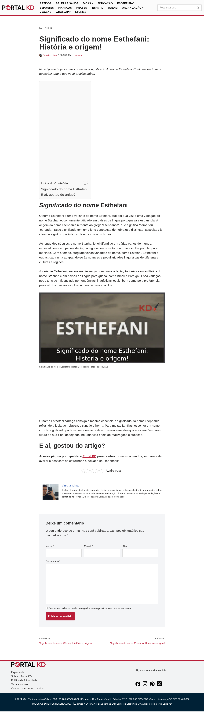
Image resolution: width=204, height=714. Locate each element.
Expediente (17, 672)
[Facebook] (137, 685)
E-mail (88, 546)
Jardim (112, 7)
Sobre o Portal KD (21, 676)
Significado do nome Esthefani (64, 189)
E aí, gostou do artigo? (58, 194)
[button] (92, 3)
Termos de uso (19, 684)
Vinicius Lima (50, 55)
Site (124, 546)
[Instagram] (145, 685)
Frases (81, 7)
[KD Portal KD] (18, 7)
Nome (50, 546)
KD (40, 28)
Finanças (65, 7)
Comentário (53, 561)
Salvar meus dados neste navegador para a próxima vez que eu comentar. (90, 608)
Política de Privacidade (24, 680)
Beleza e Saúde (67, 3)
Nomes (48, 28)
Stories (80, 12)
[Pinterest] (152, 685)
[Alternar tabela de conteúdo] (83, 183)
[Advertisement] (64, 132)
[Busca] (198, 7)
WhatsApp (63, 12)
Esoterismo (125, 3)
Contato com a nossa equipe (27, 688)
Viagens (45, 12)
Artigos (45, 3)
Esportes (47, 7)
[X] (159, 685)
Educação (105, 3)
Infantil (97, 7)
